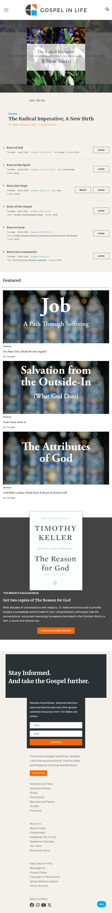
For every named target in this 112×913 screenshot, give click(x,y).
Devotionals (37, 797)
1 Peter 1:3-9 (44, 191)
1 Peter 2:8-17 (44, 257)
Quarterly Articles (40, 788)
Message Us (37, 868)
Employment (37, 832)
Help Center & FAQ (41, 863)
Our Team (36, 846)
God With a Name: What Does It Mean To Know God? (35, 492)
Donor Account (39, 885)
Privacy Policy (38, 872)
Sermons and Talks (41, 783)
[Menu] (6, 10)
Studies (34, 806)
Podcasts (36, 810)
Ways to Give (38, 828)
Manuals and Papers (42, 801)
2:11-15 (52, 170)
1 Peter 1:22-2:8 (45, 232)
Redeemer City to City (43, 837)
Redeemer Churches (42, 841)
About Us (35, 823)
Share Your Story (40, 850)
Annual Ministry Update (44, 881)
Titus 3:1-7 (43, 170)
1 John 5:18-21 (45, 152)
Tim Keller (13, 124)
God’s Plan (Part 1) (14, 422)
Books (34, 792)
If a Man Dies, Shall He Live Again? (25, 351)
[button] (32, 905)
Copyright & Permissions (45, 876)
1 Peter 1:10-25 (44, 211)
